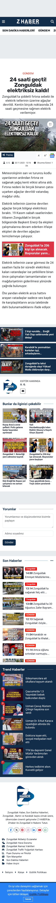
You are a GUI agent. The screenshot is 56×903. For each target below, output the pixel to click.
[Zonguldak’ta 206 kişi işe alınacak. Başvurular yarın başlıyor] (41, 444)
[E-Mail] (22, 391)
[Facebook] (10, 829)
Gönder (9, 542)
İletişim (9, 872)
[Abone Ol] (52, 155)
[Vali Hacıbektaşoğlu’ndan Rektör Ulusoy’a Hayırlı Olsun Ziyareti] (41, 415)
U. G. (8, 163)
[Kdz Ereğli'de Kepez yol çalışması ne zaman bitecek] (15, 471)
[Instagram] (28, 829)
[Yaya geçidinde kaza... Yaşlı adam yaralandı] (41, 471)
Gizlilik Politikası (38, 872)
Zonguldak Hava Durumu (19, 842)
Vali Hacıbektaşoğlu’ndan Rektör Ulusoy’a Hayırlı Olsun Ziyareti (40, 428)
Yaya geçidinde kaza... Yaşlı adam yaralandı (40, 482)
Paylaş (9, 155)
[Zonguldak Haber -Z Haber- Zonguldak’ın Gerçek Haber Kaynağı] (28, 21)
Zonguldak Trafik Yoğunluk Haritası (24, 849)
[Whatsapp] (45, 829)
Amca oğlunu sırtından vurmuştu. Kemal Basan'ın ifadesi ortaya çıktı (38, 652)
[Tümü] (51, 560)
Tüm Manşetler (14, 856)
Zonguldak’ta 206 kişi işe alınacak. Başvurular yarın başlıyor (41, 457)
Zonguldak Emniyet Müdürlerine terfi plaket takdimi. (37, 575)
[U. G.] (10, 386)
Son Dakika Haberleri (17, 860)
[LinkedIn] (33, 829)
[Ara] (52, 21)
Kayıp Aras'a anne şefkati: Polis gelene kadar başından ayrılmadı (13, 428)
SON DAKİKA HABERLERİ (18, 30)
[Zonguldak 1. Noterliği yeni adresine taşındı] (15, 444)
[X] (16, 829)
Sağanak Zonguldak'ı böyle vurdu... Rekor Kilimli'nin (39, 621)
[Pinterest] (22, 829)
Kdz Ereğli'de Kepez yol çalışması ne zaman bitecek (14, 483)
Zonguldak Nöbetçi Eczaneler (21, 839)
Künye (21, 872)
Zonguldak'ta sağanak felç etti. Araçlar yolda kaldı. (37, 591)
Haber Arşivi (12, 863)
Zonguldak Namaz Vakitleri (20, 846)
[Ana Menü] (3, 21)
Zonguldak (31, 569)
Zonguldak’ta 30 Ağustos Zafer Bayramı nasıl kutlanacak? (38, 606)
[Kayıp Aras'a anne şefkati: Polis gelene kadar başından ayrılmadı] (15, 415)
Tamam (28, 899)
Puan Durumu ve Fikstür (18, 853)
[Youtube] (39, 829)
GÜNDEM (44, 30)
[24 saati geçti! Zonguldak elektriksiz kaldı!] (28, 135)
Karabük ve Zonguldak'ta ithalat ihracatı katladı (36, 637)
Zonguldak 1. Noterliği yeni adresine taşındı (14, 455)
